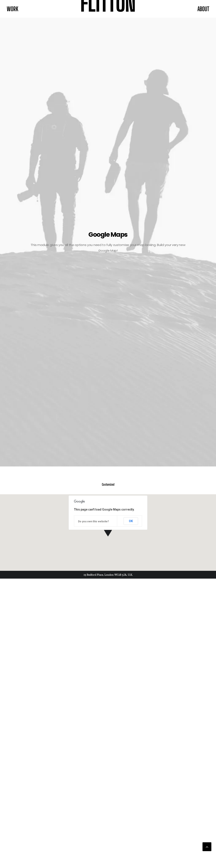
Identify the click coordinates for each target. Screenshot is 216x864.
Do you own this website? (93, 521)
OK (131, 521)
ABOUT (203, 8)
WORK (12, 8)
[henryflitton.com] (108, 9)
